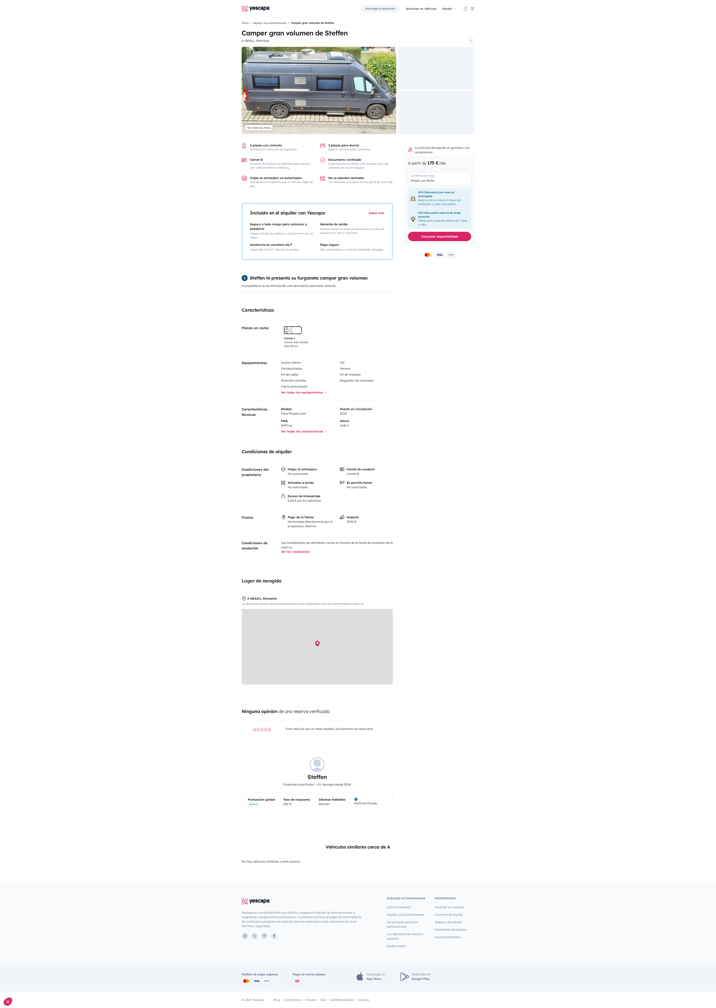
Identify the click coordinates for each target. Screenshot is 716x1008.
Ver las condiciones (295, 552)
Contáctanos (293, 1000)
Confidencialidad (342, 1000)
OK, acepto (62, 989)
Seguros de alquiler (448, 922)
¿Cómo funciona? (399, 907)
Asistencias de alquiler (450, 929)
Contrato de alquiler (449, 914)
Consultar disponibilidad (439, 236)
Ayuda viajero (396, 946)
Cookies (363, 1000)
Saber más (376, 213)
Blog (276, 1000)
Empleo (310, 1000)
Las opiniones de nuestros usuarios (405, 936)
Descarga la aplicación (380, 8)
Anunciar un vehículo (421, 8)
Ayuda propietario (448, 937)
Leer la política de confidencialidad (25, 977)
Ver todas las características (302, 431)
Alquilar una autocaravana (405, 914)
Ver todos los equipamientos (302, 392)
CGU (323, 1000)
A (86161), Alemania (255, 41)
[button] (7, 1001)
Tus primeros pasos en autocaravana (402, 924)
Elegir (23, 989)
